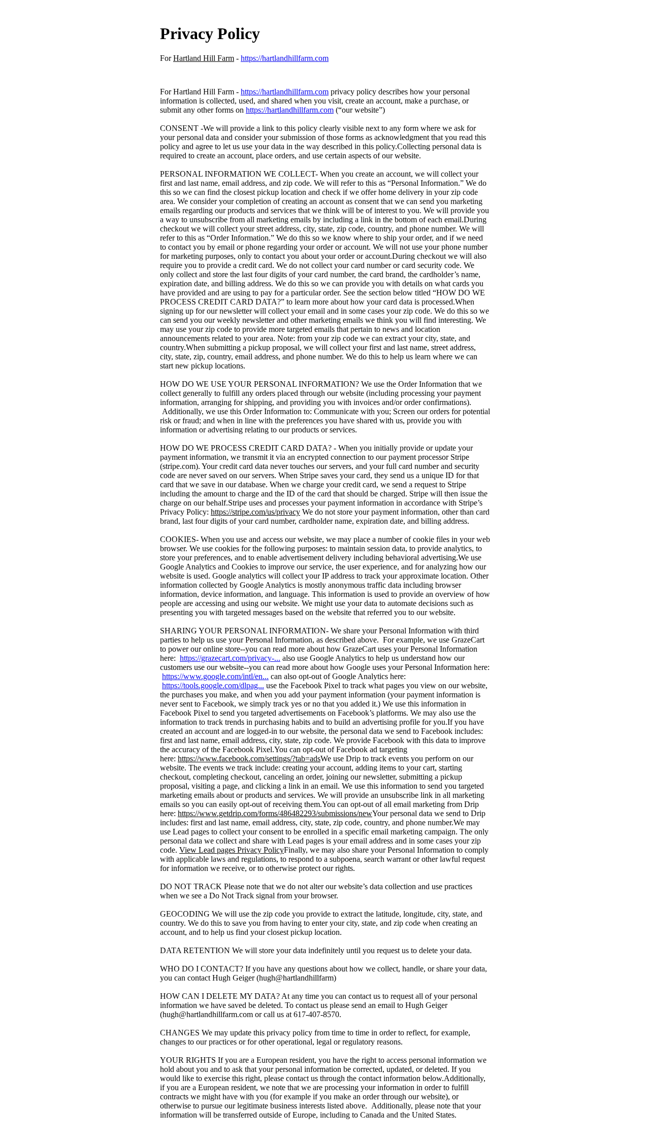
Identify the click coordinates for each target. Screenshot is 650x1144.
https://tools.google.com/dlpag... (213, 685)
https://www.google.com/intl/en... (215, 676)
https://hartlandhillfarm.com (285, 58)
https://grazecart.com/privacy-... (230, 658)
